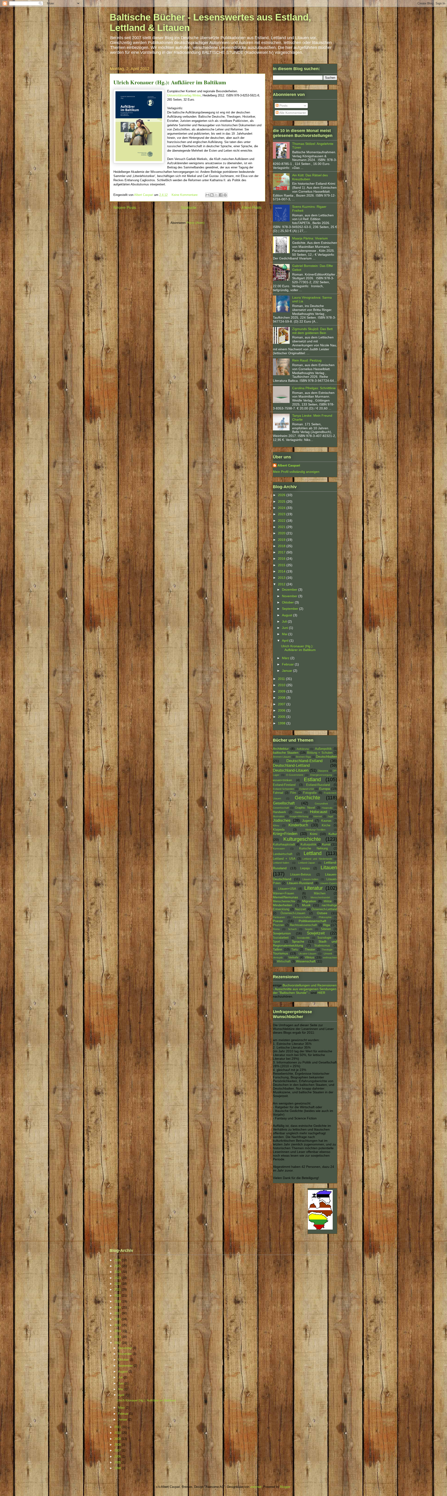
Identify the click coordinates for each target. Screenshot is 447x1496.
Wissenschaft (305, 961)
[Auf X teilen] (216, 195)
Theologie (327, 949)
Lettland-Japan (306, 862)
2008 (282, 697)
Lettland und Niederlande (317, 858)
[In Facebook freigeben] (220, 195)
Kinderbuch (298, 825)
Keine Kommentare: (185, 195)
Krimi (313, 834)
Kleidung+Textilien (315, 829)
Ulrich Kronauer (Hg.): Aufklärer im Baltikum (169, 82)
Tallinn (277, 949)
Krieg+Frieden (285, 833)
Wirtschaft (284, 961)
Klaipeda (278, 829)
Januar (287, 670)
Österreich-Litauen (293, 913)
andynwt (255, 1487)
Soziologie (324, 937)
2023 (282, 514)
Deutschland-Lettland (291, 765)
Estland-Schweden (283, 788)
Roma (276, 929)
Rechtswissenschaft (303, 925)
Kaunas (326, 820)
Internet (317, 816)
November (290, 596)
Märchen (319, 893)
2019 (282, 540)
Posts (283, 105)
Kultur (332, 834)
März (286, 658)
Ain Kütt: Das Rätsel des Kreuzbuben (310, 177)
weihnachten (330, 957)
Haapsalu (327, 807)
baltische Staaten (285, 752)
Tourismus (280, 953)
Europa (324, 789)
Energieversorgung (321, 775)
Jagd (330, 816)
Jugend (307, 820)
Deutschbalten (326, 756)
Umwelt (328, 953)
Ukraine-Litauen (307, 953)
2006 (282, 710)
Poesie (278, 921)
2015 (282, 565)
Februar (288, 664)
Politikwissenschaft (312, 921)
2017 (282, 552)
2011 (282, 679)
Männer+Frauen (283, 893)
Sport (276, 941)
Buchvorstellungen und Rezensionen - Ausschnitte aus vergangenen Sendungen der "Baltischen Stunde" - (305, 989)
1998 (282, 723)
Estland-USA (306, 788)
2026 (282, 495)
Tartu (294, 949)
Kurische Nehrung (313, 848)
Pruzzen (278, 925)
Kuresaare (279, 848)
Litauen (329, 867)
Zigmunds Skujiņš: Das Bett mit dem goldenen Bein (312, 331)
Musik (306, 905)
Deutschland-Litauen (290, 770)
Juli (285, 621)
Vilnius (309, 957)
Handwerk (279, 812)
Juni (285, 628)
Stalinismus (322, 945)
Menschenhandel (320, 897)
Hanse (298, 812)
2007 (282, 704)
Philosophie (325, 917)
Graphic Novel (305, 807)
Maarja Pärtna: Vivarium (310, 238)
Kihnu (276, 825)
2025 (282, 501)
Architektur (281, 748)
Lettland (313, 853)
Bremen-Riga (303, 756)
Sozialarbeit (281, 937)
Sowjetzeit (316, 933)
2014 (282, 571)
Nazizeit (300, 909)
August (287, 615)
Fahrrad (278, 792)
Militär (328, 901)
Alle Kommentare (291, 113)
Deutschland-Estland (304, 761)
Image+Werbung (299, 816)
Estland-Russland (318, 785)
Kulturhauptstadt (284, 844)
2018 (282, 546)
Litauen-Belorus (300, 874)
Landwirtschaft (282, 854)
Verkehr (293, 957)
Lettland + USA (284, 858)
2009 (282, 691)
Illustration (278, 816)
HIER (321, 993)
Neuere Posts (124, 208)
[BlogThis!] (212, 195)
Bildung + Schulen (319, 752)
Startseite (188, 208)
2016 (282, 558)
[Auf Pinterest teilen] (225, 195)
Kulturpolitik (308, 844)
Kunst (326, 844)
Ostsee (322, 913)
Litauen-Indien (310, 879)
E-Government (294, 775)
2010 (282, 685)
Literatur (313, 888)
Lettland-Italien (281, 862)
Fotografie (310, 792)
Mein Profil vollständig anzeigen (296, 472)
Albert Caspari (289, 465)
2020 (282, 533)
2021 (282, 527)
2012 (282, 584)
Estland (312, 779)
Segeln (308, 929)
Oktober (288, 602)
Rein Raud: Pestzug (307, 360)
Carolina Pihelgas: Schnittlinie (314, 388)
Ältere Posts (251, 208)
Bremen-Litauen (282, 756)
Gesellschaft (284, 803)
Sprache (298, 941)
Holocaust (318, 812)
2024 (282, 508)
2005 (282, 717)
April (285, 640)
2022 (282, 520)
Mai (285, 634)
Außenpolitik (323, 748)
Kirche (326, 825)
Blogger (285, 1487)
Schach (292, 929)
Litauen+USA (287, 888)
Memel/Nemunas (285, 897)
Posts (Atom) (195, 223)
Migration (309, 901)
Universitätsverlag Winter (184, 95)
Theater (310, 949)
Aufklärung (303, 748)
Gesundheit (321, 803)
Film (293, 792)
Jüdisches (282, 820)
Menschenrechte (284, 901)
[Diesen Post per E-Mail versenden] (207, 195)
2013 (282, 577)
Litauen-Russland (300, 883)
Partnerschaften (302, 917)
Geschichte (307, 798)
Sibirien (326, 929)
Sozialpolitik (303, 937)
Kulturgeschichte (302, 839)
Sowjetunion (282, 933)
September (290, 608)
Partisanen (279, 917)
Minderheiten (282, 905)
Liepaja (305, 868)
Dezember (290, 589)
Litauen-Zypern (328, 883)
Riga (326, 925)
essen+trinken (282, 780)
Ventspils (278, 957)
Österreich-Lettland (324, 909)
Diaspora (323, 770)
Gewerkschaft (281, 807)
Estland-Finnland (284, 785)
